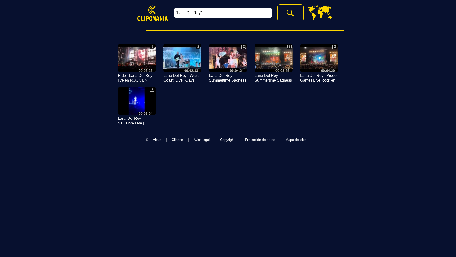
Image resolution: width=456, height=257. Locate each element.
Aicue (157, 140)
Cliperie (177, 140)
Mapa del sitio (295, 140)
